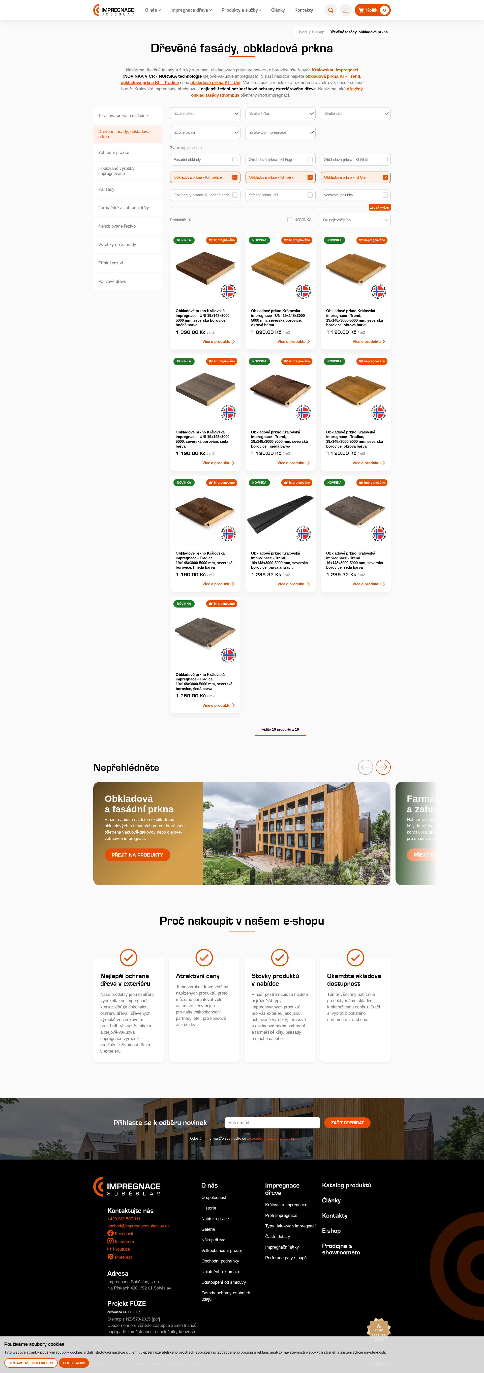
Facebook (124, 1233)
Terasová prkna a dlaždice (123, 115)
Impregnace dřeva (189, 10)
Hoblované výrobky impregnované (116, 171)
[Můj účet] (346, 10)
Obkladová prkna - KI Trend (271, 177)
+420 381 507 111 (123, 1219)
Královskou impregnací (335, 70)
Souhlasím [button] (74, 1363)
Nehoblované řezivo (117, 226)
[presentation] (365, 767)
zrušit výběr (379, 207)
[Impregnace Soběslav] (113, 10)
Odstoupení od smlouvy (223, 1282)
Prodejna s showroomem (341, 1249)
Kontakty (303, 10)
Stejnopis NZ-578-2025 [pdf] (133, 1319)
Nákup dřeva (213, 1240)
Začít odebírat (347, 1122)
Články (278, 10)
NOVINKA (303, 219)
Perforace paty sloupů (286, 1257)
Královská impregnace (286, 1204)
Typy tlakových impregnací (290, 1226)
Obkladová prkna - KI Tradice (198, 177)
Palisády (106, 189)
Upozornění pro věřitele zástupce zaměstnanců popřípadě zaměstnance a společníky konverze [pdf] (151, 1331)
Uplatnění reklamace (220, 1271)
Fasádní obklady (187, 159)
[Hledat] (330, 10)
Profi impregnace (281, 1215)
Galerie (208, 1229)
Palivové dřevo (112, 281)
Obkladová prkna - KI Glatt (346, 159)
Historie (208, 1208)
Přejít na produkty (137, 855)
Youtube (122, 1249)
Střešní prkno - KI (263, 195)
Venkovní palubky (338, 195)
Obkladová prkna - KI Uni (345, 177)
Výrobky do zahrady (117, 244)
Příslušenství (110, 263)
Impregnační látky (282, 1247)
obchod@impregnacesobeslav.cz (138, 1226)
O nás (151, 10)
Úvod (302, 32)
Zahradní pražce (113, 152)
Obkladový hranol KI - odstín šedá (202, 195)
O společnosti (214, 1197)
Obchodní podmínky (220, 1261)
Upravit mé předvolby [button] (31, 1363)
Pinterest (123, 1257)
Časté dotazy (277, 1236)
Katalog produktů (347, 1185)
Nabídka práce (215, 1218)
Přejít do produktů (439, 855)
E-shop (318, 32)
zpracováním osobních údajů (270, 1138)
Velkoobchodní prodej (221, 1250)
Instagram (124, 1242)
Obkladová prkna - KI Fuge (271, 159)
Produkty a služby (240, 10)
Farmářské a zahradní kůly (123, 207)
